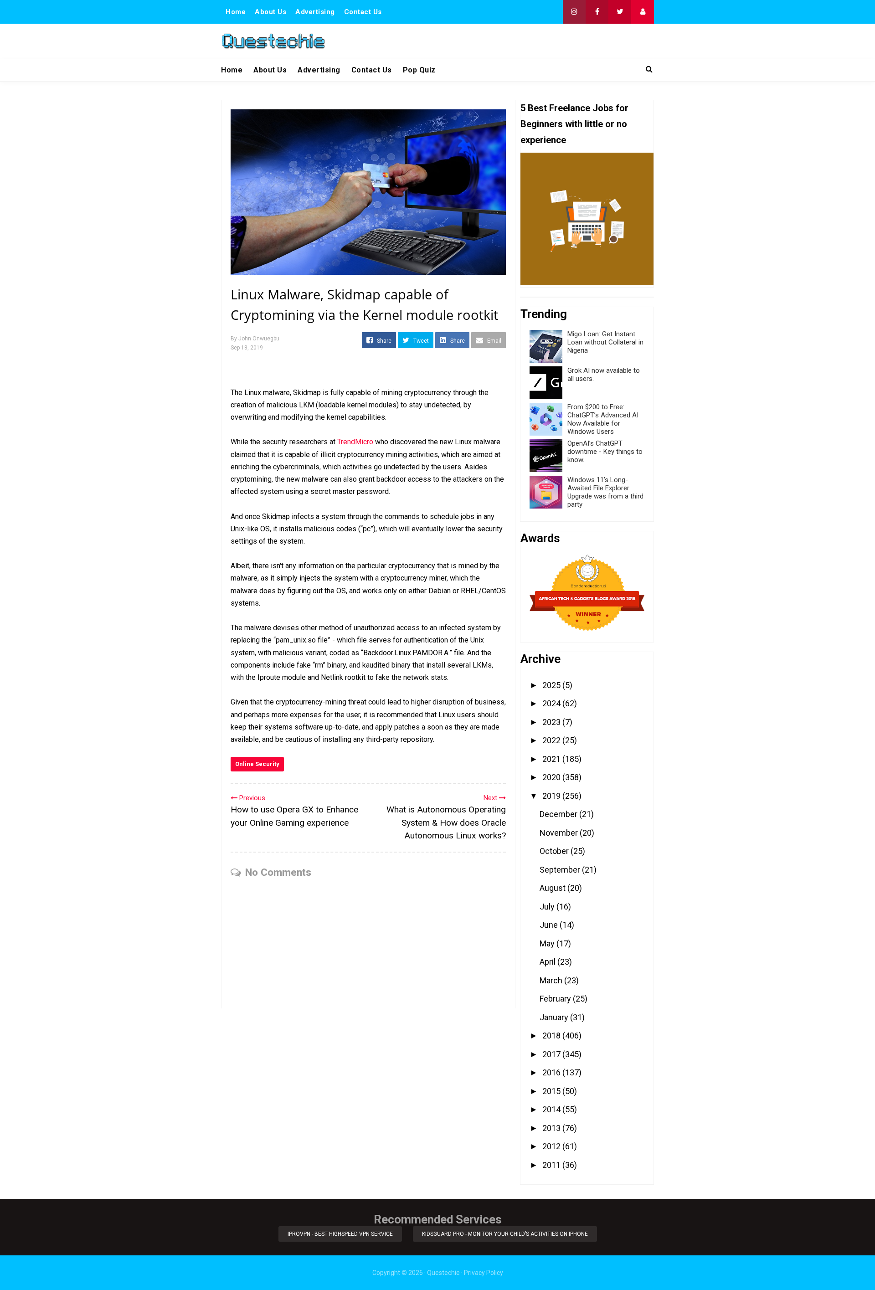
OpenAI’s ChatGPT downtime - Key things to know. (605, 451)
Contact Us (363, 12)
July (548, 906)
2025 (552, 685)
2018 (552, 1035)
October (555, 851)
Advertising (315, 12)
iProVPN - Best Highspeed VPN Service (340, 1234)
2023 (552, 722)
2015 (552, 1091)
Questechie (443, 1272)
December (559, 814)
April (548, 961)
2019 (552, 796)
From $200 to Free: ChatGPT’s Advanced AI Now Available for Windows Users (602, 419)
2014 (552, 1109)
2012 (552, 1146)
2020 (552, 777)
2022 (552, 740)
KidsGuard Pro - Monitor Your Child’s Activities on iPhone (505, 1234)
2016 (552, 1072)
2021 (552, 759)
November (560, 833)
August (553, 888)
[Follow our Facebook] (597, 12)
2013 (552, 1128)
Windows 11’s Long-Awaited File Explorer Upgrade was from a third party (605, 492)
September (561, 869)
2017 (552, 1054)
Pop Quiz (419, 70)
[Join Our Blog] (642, 12)
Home (236, 12)
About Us (270, 12)
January (555, 1017)
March (552, 980)
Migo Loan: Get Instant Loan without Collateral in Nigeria (605, 342)
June (550, 925)
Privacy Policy (483, 1272)
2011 (552, 1165)
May (548, 943)
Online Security (257, 764)
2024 (552, 703)
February (556, 998)
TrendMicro (355, 441)
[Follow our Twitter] (619, 12)
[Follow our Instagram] (574, 12)
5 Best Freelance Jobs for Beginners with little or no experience (574, 124)
